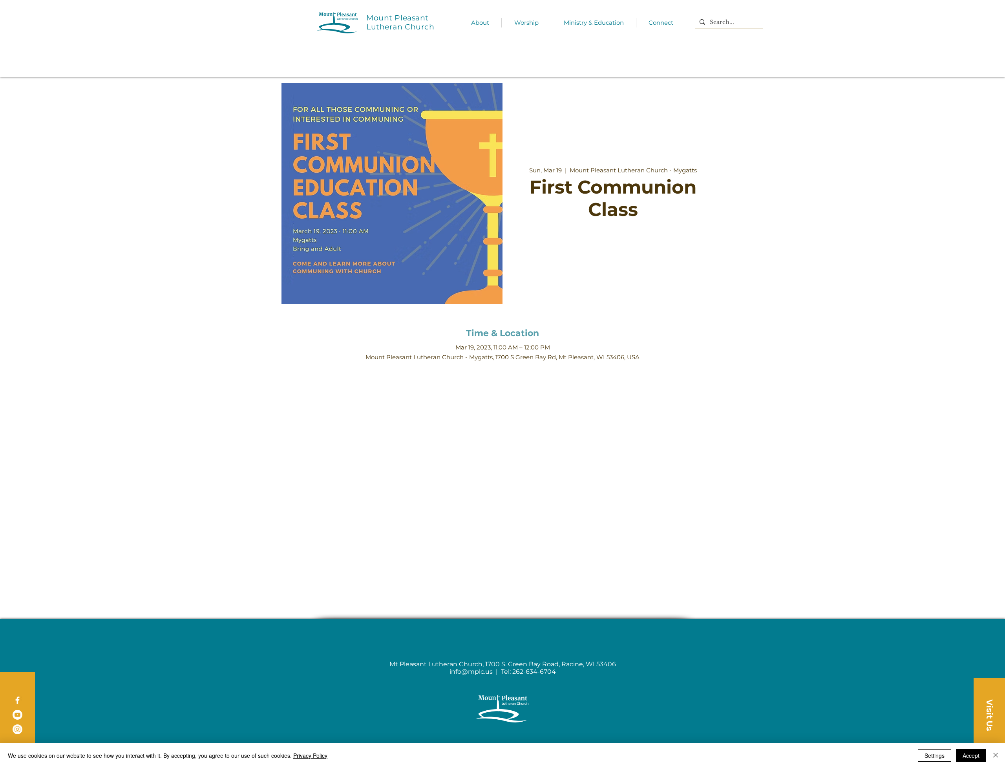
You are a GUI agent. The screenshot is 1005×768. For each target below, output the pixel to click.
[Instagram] (17, 729)
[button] (989, 715)
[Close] (995, 755)
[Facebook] (17, 700)
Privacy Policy (310, 755)
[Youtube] (17, 715)
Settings (935, 755)
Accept (971, 755)
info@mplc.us (471, 671)
